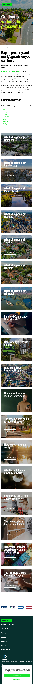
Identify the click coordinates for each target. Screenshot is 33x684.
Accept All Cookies (17, 675)
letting (13, 71)
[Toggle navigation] (30, 4)
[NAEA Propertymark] (29, 607)
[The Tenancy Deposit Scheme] (12, 608)
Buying (3, 71)
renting (19, 71)
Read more (9, 150)
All (4, 109)
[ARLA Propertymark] (21, 607)
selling (8, 71)
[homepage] (8, 4)
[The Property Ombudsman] (4, 607)
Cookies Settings (16, 679)
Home (2, 47)
